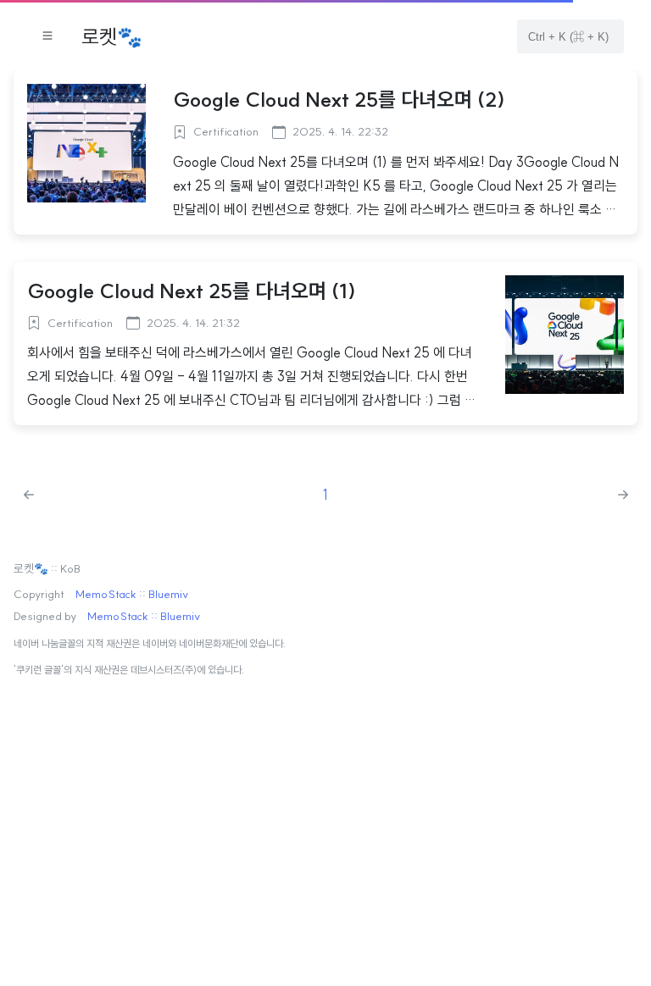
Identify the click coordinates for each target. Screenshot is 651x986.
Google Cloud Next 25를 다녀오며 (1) (191, 290)
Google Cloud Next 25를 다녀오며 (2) (339, 99)
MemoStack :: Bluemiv (131, 595)
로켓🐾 (111, 36)
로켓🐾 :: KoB (47, 569)
